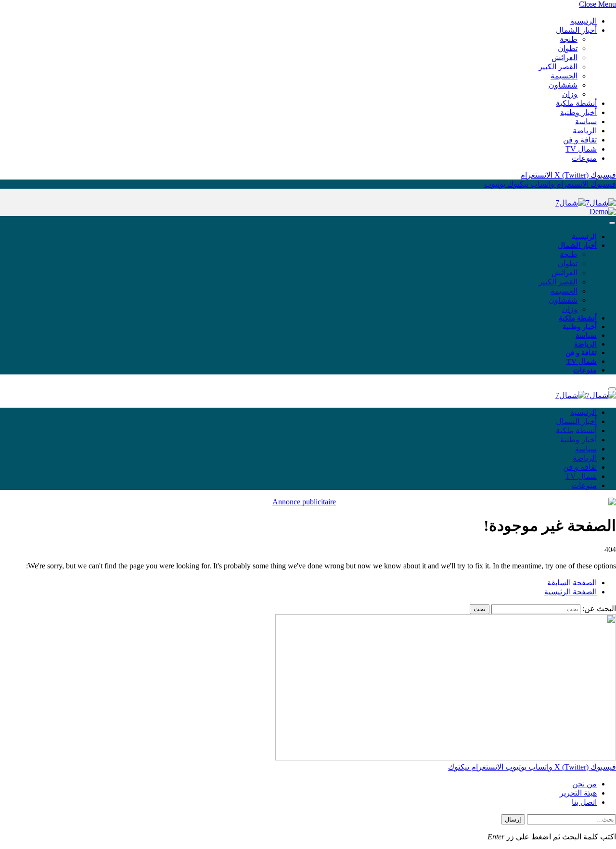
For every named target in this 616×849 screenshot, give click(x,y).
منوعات (584, 158)
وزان (570, 94)
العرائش (565, 57)
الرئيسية (583, 21)
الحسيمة (564, 76)
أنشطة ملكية (576, 103)
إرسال (513, 819)
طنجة (569, 39)
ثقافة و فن (580, 140)
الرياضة (585, 131)
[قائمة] (612, 223)
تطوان (568, 48)
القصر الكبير (558, 67)
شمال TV (581, 149)
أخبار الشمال (576, 30)
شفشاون (563, 85)
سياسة (586, 121)
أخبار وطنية (578, 112)
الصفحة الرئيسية (570, 592)
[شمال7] (585, 203)
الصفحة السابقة (572, 583)
